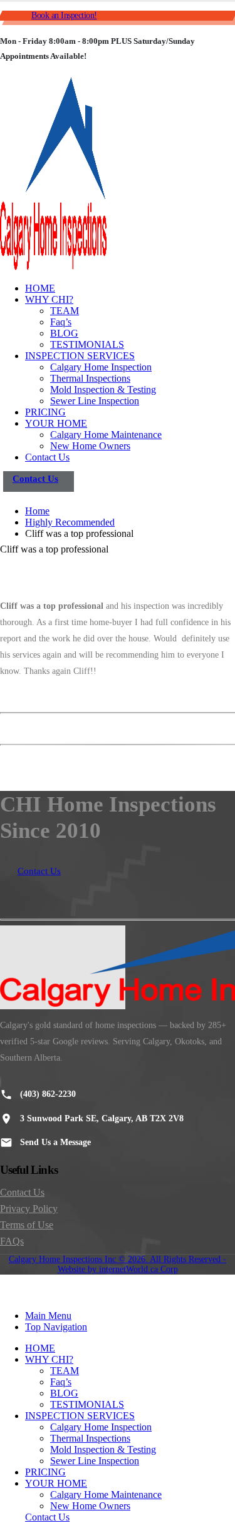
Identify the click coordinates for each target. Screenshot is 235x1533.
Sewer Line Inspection (94, 400)
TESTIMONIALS (87, 344)
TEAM (64, 310)
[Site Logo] (53, 267)
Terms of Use (26, 1225)
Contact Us (47, 457)
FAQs (12, 1241)
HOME (40, 288)
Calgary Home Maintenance (106, 434)
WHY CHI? (49, 299)
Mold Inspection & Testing (103, 389)
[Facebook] (0, 1081)
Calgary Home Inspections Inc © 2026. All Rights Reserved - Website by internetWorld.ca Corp (117, 1264)
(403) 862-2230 (48, 1094)
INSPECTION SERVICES (80, 355)
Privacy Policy (29, 1208)
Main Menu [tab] (48, 1315)
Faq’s (60, 322)
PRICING (45, 412)
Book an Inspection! (64, 15)
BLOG (64, 333)
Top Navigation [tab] (56, 1327)
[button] (7, 1294)
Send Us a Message (55, 1142)
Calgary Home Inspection (101, 367)
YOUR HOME (56, 423)
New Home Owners (90, 446)
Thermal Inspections (90, 378)
